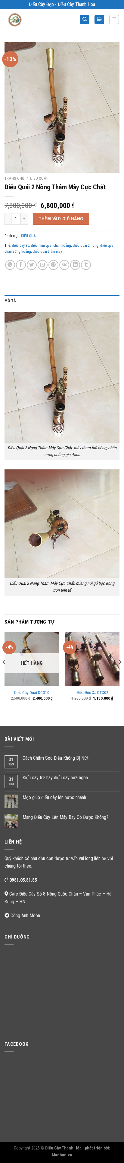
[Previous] (4, 674)
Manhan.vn (62, 1155)
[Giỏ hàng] (99, 20)
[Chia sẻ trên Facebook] (21, 265)
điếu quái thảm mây (47, 251)
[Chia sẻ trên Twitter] (32, 265)
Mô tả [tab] (10, 300)
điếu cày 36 (20, 245)
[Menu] (114, 19)
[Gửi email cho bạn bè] (43, 265)
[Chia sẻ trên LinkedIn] (75, 265)
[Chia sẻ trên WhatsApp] (10, 265)
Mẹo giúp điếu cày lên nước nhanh (54, 797)
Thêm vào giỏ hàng (61, 218)
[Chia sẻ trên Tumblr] (86, 265)
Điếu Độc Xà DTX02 (92, 692)
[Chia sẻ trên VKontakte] (64, 265)
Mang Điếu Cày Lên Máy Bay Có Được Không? (65, 817)
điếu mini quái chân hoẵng (51, 245)
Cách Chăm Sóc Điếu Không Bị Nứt (55, 758)
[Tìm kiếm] (84, 20)
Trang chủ (14, 178)
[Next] (120, 674)
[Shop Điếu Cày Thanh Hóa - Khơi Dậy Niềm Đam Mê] (20, 19)
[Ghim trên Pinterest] (53, 265)
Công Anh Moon (25, 915)
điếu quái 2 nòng (85, 245)
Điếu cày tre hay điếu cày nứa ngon (55, 777)
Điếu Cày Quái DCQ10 (31, 692)
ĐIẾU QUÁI (38, 178)
